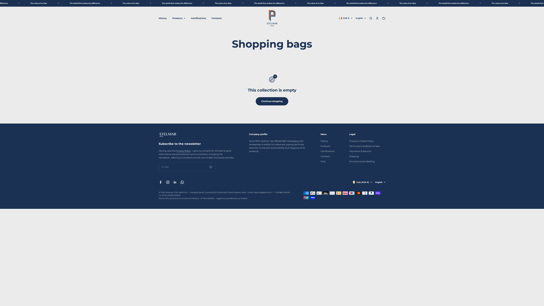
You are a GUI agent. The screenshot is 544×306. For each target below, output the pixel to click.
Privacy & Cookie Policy (361, 141)
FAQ (323, 161)
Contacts (217, 18)
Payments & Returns (360, 151)
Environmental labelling (362, 161)
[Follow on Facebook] (160, 182)
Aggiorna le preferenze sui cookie (231, 198)
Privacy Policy (183, 150)
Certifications (198, 18)
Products (177, 18)
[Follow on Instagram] (168, 182)
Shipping (354, 156)
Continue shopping (272, 101)
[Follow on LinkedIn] (175, 182)
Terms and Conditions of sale (364, 146)
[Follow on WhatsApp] (182, 182)
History (163, 18)
